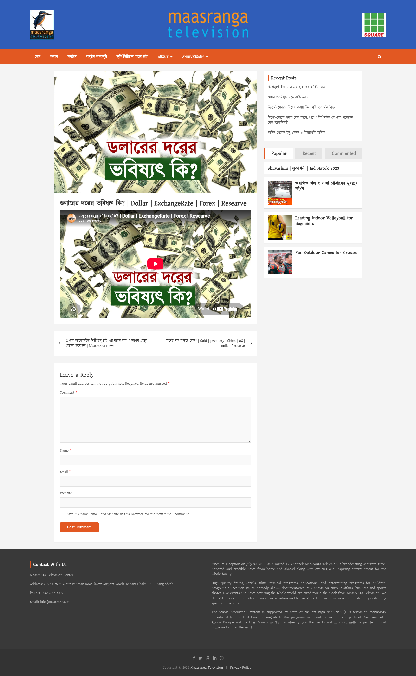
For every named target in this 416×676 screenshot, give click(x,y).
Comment (68, 392)
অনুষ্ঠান (72, 56)
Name (66, 450)
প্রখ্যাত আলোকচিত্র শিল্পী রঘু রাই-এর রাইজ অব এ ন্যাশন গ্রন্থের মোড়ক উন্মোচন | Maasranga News (106, 343)
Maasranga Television (206, 667)
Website (66, 492)
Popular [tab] (279, 153)
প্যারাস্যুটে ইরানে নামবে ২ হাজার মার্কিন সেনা (297, 87)
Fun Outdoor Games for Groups (326, 252)
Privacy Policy (240, 667)
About (163, 56)
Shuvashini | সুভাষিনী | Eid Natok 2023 (303, 168)
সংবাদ (54, 56)
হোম (37, 56)
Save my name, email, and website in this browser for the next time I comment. (128, 514)
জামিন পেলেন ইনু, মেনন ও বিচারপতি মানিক (296, 132)
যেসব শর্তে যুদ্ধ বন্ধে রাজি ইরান (288, 97)
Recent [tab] (309, 153)
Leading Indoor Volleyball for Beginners (324, 221)
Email (65, 471)
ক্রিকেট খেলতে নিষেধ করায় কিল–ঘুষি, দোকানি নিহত (302, 107)
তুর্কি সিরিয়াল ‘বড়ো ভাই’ (132, 56)
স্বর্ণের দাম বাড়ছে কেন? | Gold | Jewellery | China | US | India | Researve (205, 343)
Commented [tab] (344, 153)
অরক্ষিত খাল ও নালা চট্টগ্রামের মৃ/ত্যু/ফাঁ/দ (326, 186)
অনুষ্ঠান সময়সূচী (96, 56)
